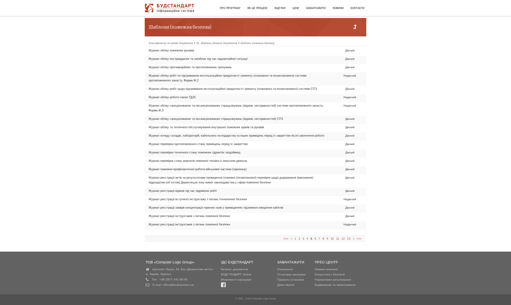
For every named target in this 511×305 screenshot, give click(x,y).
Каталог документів (234, 269)
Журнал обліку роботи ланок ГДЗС (172, 97)
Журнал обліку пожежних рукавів (171, 50)
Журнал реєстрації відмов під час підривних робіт (183, 190)
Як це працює (257, 8)
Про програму (230, 8)
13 (348, 238)
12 (343, 238)
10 (332, 238)
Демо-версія (286, 284)
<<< (287, 238)
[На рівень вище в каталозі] (355, 27)
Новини (338, 8)
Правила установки (290, 279)
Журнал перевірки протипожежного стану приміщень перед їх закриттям (198, 144)
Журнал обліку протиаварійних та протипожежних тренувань (190, 67)
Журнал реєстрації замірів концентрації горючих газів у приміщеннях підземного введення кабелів (216, 207)
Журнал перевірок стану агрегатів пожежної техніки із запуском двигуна (198, 160)
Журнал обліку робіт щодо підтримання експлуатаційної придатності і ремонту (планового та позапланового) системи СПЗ (233, 88)
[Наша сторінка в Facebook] (223, 285)
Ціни (295, 8)
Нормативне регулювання (333, 279)
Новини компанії (326, 269)
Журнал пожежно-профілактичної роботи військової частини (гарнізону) (198, 169)
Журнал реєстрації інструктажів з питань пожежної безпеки (189, 216)
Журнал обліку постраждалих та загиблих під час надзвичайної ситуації (198, 58)
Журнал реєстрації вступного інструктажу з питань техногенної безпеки (198, 199)
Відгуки (280, 8)
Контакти (357, 8)
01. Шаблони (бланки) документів (216, 43)
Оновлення (285, 269)
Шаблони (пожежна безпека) (257, 43)
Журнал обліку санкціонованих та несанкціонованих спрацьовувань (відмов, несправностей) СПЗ (216, 118)
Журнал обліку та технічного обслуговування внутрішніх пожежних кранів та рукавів (206, 127)
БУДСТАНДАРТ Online (236, 274)
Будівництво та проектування (335, 284)
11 (337, 238)
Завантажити (316, 8)
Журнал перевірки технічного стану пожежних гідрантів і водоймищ (194, 152)
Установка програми (291, 274)
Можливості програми (236, 279)
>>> (358, 238)
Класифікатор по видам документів (171, 43)
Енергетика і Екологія (330, 274)
